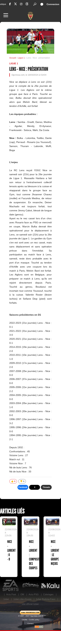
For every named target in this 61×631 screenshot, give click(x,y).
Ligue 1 (21, 58)
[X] (15, 4)
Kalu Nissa (50, 585)
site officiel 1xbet (30, 604)
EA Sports (11, 585)
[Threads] (26, 4)
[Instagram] (21, 4)
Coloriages (48, 594)
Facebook (22, 487)
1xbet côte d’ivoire (22, 599)
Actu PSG (34, 594)
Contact (30, 623)
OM (22, 594)
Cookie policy (34, 620)
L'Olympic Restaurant (30, 585)
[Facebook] (10, 4)
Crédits (24, 620)
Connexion (53, 4)
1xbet (6, 599)
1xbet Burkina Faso (45, 599)
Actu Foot (11, 594)
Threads (46, 487)
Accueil (12, 58)
